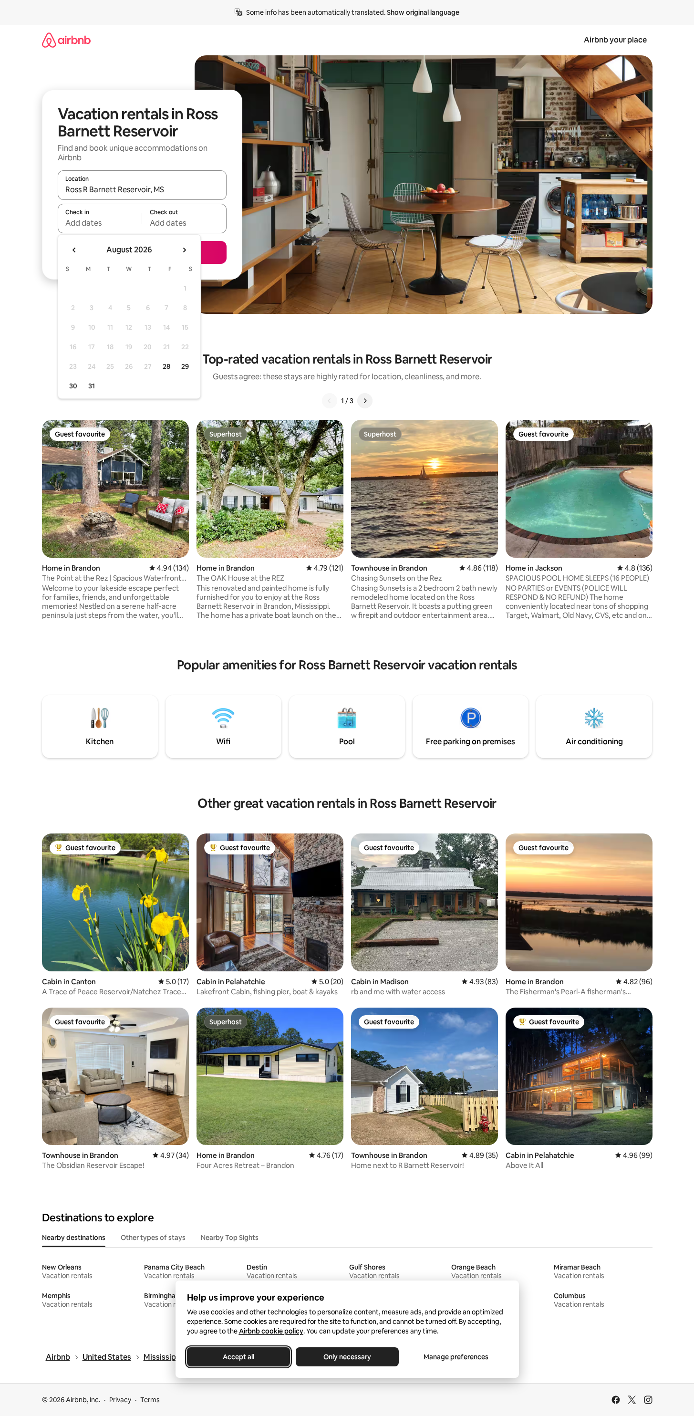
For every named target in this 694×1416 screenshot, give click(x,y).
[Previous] (329, 400)
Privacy (120, 1399)
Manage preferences (456, 1357)
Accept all (238, 1357)
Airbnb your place (615, 40)
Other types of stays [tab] (153, 1237)
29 (185, 366)
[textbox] (100, 223)
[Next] (365, 400)
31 (91, 386)
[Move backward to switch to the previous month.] (74, 250)
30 (73, 386)
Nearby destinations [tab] (73, 1237)
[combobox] (142, 189)
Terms (150, 1399)
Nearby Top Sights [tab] (230, 1237)
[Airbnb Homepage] (66, 40)
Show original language (423, 12)
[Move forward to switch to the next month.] (184, 250)
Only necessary (347, 1357)
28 (166, 366)
